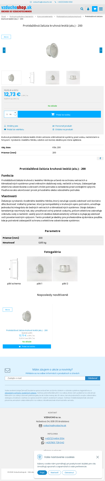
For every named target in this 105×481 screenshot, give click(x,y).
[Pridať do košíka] (27, 346)
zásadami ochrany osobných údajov (21, 393)
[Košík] (94, 9)
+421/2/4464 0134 (65, 2)
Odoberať (92, 378)
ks (10, 114)
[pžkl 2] (65, 268)
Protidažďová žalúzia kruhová (69, 16)
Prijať (42, 472)
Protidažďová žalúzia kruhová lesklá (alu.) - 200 (27, 330)
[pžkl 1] (39, 268)
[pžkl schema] (13, 268)
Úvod (3, 16)
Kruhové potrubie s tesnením (21, 16)
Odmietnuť (69, 472)
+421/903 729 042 (54, 442)
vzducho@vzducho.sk (42, 2)
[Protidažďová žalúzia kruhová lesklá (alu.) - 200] (52, 50)
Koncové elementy (45, 16)
